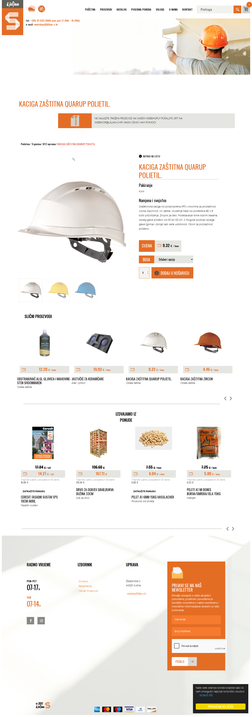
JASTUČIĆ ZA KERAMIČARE (88, 379)
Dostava (83, 581)
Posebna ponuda (141, 9)
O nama (173, 9)
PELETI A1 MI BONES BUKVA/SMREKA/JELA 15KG (204, 492)
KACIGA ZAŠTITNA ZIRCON (196, 379)
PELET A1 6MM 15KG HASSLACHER (153, 497)
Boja (146, 259)
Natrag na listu (151, 156)
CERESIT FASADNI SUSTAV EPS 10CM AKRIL (39, 499)
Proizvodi (106, 9)
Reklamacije (85, 586)
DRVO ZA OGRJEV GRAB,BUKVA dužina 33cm (95, 492)
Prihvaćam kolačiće (221, 706)
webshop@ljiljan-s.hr (46, 24)
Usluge (160, 9)
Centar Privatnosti (88, 590)
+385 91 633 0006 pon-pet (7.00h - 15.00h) (55, 20)
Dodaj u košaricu (175, 273)
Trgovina (36, 144)
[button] (225, 399)
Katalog (122, 9)
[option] (44, 359)
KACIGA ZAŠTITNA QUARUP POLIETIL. (149, 379)
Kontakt (187, 9)
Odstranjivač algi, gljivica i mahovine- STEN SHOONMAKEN (44, 381)
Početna (90, 9)
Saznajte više (206, 695)
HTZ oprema (49, 144)
